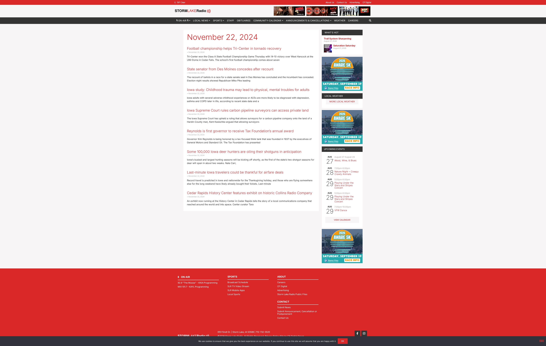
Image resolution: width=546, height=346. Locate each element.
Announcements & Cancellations (307, 20)
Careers (353, 20)
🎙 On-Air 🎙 (182, 20)
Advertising (354, 2)
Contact (283, 301)
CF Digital (367, 2)
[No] (541, 341)
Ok (342, 341)
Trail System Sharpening (337, 38)
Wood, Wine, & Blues (345, 160)
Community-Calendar (267, 20)
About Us (330, 2)
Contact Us (342, 2)
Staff (230, 20)
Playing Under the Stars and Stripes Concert (343, 185)
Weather (339, 20)
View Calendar (342, 220)
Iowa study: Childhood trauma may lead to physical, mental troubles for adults (248, 90)
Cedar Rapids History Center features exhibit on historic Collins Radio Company (249, 193)
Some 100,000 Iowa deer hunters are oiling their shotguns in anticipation (244, 152)
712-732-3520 (263, 332)
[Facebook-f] (357, 333)
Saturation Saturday (344, 45)
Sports (217, 20)
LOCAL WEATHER (334, 96)
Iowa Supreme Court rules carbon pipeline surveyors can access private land (248, 110)
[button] (370, 20)
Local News (200, 20)
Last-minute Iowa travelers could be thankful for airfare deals (235, 172)
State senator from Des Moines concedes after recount (230, 69)
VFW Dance (340, 210)
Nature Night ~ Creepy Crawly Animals (346, 172)
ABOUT (281, 276)
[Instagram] (364, 333)
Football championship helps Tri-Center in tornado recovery (234, 48)
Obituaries (244, 20)
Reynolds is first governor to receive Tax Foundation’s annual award (240, 131)
